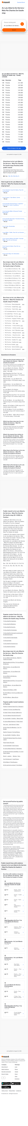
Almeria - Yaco (16, 756)
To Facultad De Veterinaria (10, 630)
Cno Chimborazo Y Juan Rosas (11, 759)
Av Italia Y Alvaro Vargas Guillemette (12, 712)
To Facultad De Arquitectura (10, 643)
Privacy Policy (12, 1090)
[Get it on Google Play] (6, 1083)
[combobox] (14, 23)
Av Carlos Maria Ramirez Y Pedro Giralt (13, 721)
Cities (16, 1076)
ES (3, 1077)
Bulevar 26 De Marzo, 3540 (10, 689)
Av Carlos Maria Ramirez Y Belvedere (12, 748)
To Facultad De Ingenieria (9, 621)
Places (16, 1069)
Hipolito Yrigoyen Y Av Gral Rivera (11, 732)
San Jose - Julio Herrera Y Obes (11, 724)
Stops (16, 1074)
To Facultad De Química (9, 646)
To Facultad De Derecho (9, 627)
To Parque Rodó (7, 640)
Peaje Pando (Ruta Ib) (8, 742)
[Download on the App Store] (15, 1083)
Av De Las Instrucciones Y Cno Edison (12, 765)
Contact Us (18, 1090)
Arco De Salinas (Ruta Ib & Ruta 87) (12, 715)
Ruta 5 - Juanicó (7, 756)
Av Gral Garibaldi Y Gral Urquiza (11, 745)
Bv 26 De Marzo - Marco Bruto (10, 697)
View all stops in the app (14, 148)
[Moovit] (6, 2)
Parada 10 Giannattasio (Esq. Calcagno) (13, 706)
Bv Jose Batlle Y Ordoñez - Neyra (11, 735)
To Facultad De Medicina (9, 624)
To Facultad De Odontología (10, 637)
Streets (16, 1071)
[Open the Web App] (6, 1087)
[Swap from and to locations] (22, 24)
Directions (17, 1078)
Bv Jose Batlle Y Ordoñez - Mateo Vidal (13, 718)
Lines (16, 1067)
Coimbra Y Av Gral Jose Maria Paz (11, 709)
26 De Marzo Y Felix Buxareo (10, 762)
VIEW (23, 268)
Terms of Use (5, 1090)
